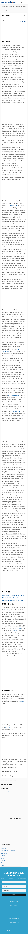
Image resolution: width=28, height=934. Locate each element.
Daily (14, 926)
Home (11, 905)
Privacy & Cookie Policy (14, 918)
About (11, 791)
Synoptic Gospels (13, 395)
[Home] (8, 2)
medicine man (13, 205)
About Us (16, 905)
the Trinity (18, 628)
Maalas (20, 600)
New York (15, 630)
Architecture (6, 595)
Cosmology (5, 600)
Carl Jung (7, 610)
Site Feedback (14, 914)
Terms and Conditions (14, 922)
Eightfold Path (16, 411)
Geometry (13, 600)
